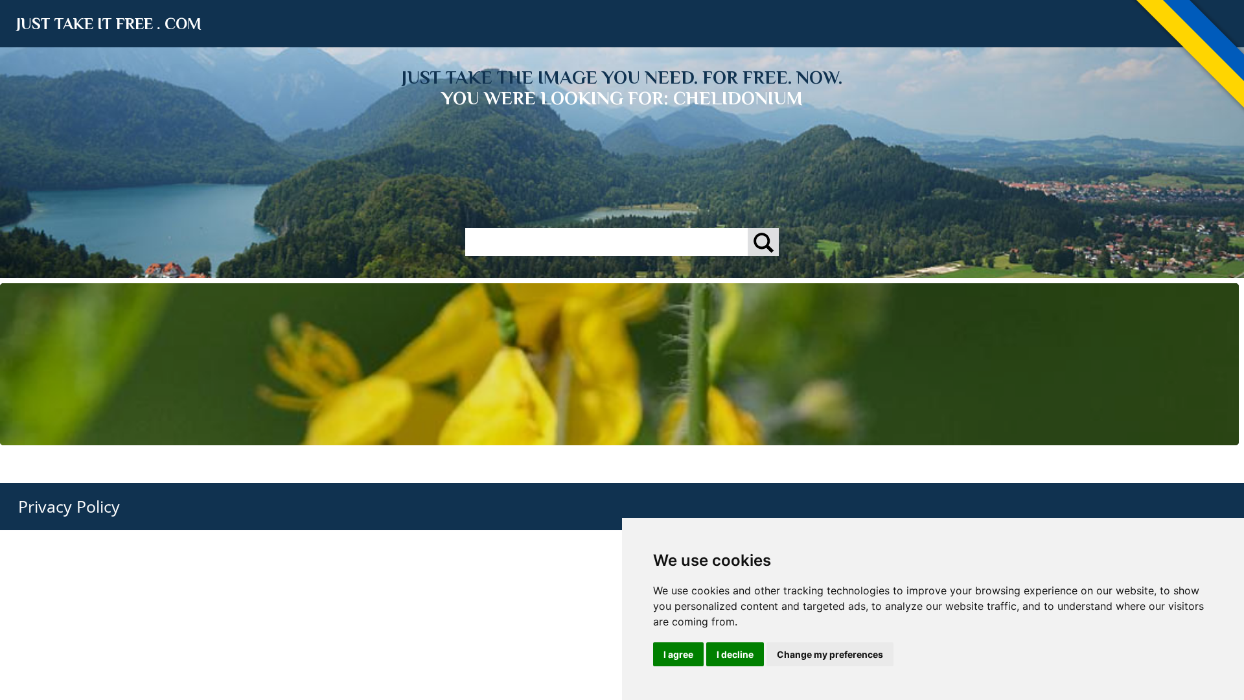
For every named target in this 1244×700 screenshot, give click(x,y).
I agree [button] (678, 654)
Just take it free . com (109, 23)
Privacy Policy (69, 506)
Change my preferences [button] (830, 654)
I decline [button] (735, 654)
